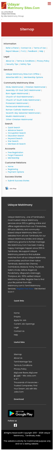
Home (10, 166)
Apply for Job (20, 320)
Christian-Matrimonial (35, 87)
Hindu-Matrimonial (14, 87)
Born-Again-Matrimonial (17, 93)
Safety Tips (25, 64)
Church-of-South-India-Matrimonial (22, 100)
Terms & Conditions (25, 61)
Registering (13, 169)
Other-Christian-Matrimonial (19, 119)
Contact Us (26, 48)
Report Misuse (12, 51)
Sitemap (18, 354)
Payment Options (16, 172)
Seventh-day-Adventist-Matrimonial (23, 113)
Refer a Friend (12, 48)
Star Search (13, 141)
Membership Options (33, 77)
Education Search (16, 135)
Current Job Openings (24, 324)
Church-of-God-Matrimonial (19, 96)
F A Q (23, 51)
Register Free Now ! (25, 288)
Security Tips (12, 64)
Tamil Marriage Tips (23, 361)
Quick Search (14, 127)
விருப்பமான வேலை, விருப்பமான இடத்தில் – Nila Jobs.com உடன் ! (26, 375)
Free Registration (15, 152)
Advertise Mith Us (13, 77)
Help (41, 51)
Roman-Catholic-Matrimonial (19, 109)
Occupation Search (17, 133)
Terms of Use (40, 48)
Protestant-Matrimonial (17, 103)
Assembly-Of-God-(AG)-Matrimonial (23, 90)
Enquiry (17, 316)
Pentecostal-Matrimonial (17, 106)
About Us (10, 61)
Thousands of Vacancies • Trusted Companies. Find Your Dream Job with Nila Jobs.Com (26, 387)
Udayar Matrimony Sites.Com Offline (22, 74)
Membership (13, 158)
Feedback (32, 51)
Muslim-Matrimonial (15, 116)
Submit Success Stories (18, 180)
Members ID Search (17, 144)
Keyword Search (15, 138)
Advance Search (15, 130)
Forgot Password (15, 155)
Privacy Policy (43, 61)
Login (16, 327)
